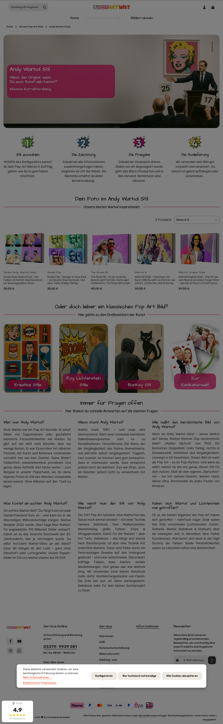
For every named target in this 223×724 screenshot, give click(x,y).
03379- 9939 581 (60, 646)
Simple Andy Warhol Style (19, 272)
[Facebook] (10, 641)
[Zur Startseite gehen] (111, 7)
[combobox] (25, 7)
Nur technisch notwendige (139, 676)
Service (105, 626)
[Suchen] (44, 7)
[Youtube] (19, 641)
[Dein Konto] (204, 7)
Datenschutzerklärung (114, 648)
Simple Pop (54, 272)
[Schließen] (30, 703)
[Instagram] (10, 650)
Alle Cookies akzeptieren (182, 676)
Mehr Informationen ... (37, 677)
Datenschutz (31, 683)
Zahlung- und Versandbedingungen (113, 662)
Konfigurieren (104, 676)
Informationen (147, 626)
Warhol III (141, 272)
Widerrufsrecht (109, 653)
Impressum (106, 636)
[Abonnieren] (212, 660)
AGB (102, 642)
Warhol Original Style (192, 272)
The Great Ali (99, 272)
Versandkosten (148, 715)
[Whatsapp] (19, 650)
